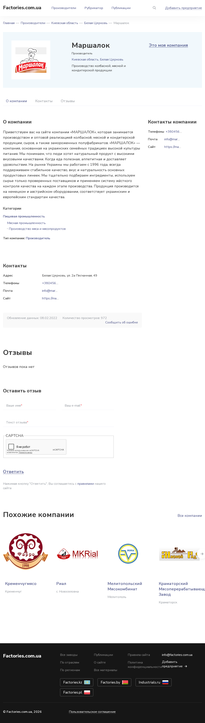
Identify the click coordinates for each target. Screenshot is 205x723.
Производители (63, 8)
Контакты (44, 101)
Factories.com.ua (22, 7)
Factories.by (110, 682)
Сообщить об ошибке (121, 322)
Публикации (121, 8)
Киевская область (64, 23)
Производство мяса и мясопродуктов (37, 229)
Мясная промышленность (26, 223)
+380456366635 (55, 283)
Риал (61, 583)
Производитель (38, 238)
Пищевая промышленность (24, 216)
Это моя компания (168, 45)
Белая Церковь (96, 23)
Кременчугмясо (20, 583)
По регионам (70, 670)
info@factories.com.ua (177, 655)
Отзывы (68, 101)
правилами (85, 484)
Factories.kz (72, 682)
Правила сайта (139, 655)
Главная (9, 23)
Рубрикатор (93, 8)
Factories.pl (72, 692)
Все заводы (68, 655)
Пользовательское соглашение (92, 712)
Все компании (190, 515)
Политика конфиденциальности (145, 664)
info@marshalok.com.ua (58, 291)
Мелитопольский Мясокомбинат (125, 586)
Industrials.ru (149, 682)
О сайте (100, 662)
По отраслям (69, 662)
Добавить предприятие (183, 8)
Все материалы (105, 670)
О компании (16, 101)
